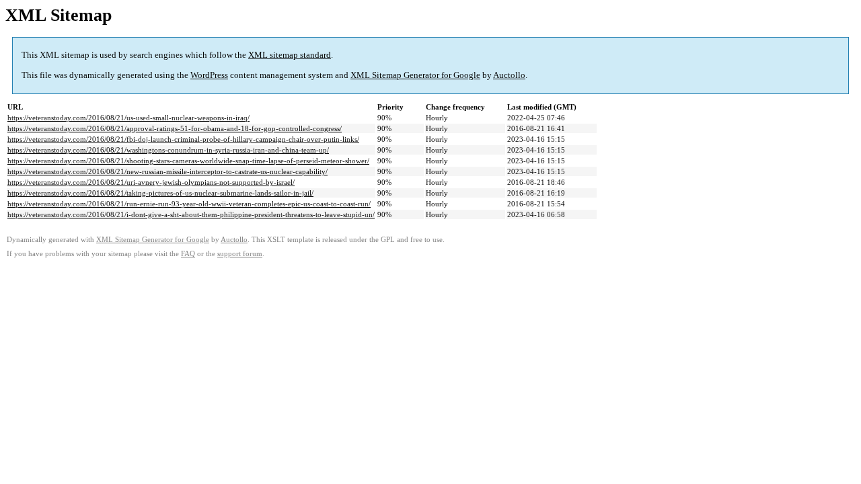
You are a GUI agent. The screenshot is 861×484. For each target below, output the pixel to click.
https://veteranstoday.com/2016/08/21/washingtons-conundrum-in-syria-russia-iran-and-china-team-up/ (168, 150)
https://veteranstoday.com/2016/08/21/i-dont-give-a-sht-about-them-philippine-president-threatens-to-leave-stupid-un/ (191, 214)
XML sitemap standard (289, 55)
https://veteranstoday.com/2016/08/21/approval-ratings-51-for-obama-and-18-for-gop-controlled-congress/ (174, 128)
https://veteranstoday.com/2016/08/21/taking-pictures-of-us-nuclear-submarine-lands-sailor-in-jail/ (160, 193)
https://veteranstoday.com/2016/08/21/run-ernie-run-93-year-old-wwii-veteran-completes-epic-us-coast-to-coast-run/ (189, 204)
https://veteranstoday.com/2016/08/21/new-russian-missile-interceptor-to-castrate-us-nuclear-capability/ (167, 171)
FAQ (188, 253)
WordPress (209, 75)
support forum (239, 253)
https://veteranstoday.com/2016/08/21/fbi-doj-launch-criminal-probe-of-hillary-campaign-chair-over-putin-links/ (183, 139)
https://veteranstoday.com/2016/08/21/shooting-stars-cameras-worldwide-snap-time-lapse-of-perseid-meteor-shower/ (188, 161)
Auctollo (509, 75)
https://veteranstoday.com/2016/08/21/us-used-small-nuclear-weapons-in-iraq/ (128, 118)
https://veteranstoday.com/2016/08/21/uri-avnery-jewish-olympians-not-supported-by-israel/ (151, 182)
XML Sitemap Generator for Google (415, 75)
